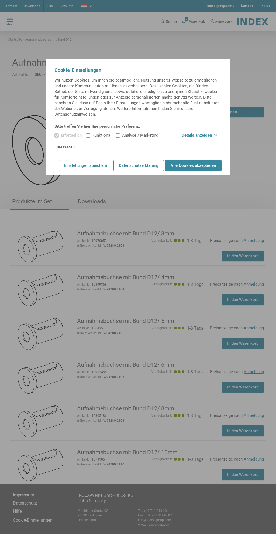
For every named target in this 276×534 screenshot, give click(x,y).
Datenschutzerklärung (138, 165)
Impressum (64, 146)
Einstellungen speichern (85, 165)
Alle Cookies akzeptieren (193, 165)
